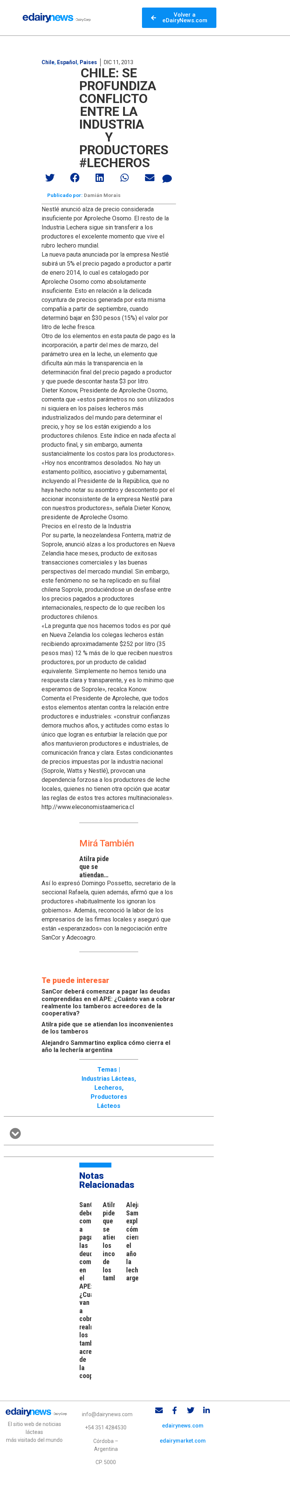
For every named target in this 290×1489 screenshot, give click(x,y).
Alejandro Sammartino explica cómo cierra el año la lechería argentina (106, 1046)
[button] (50, 177)
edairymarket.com (183, 1441)
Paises (88, 62)
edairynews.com (183, 1426)
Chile (48, 62)
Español (67, 62)
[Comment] (167, 178)
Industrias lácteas (108, 1078)
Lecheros (108, 1087)
